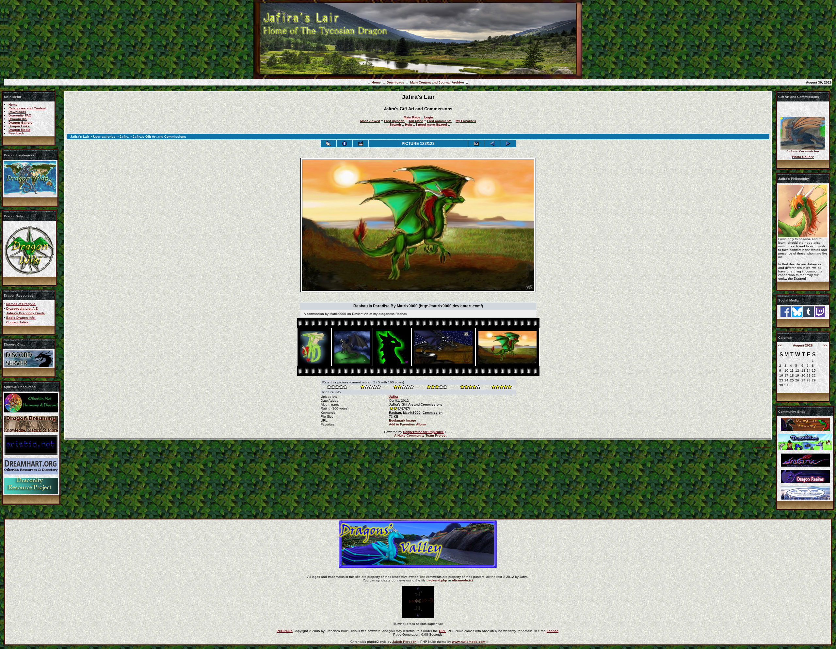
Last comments (439, 121)
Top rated (416, 121)
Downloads (395, 82)
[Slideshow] (360, 143)
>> (824, 345)
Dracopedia (17, 119)
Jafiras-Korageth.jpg (803, 144)
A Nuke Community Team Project (419, 435)
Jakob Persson (404, 641)
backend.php (436, 580)
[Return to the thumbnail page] (328, 143)
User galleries (104, 136)
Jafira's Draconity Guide (25, 313)
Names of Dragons (21, 304)
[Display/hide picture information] (344, 143)
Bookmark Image (402, 420)
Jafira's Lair (79, 136)
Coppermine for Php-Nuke (423, 432)
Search (395, 124)
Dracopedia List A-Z (22, 308)
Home (376, 82)
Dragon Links (19, 126)
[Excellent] (469, 388)
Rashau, (395, 412)
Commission (432, 412)
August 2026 (803, 345)
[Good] (436, 388)
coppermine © (763, 447)
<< (780, 345)
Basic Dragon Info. (21, 317)
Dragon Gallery (20, 122)
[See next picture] (508, 143)
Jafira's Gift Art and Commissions (415, 404)
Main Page (412, 117)
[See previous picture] (492, 143)
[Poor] (370, 388)
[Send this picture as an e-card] (476, 143)
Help (408, 124)
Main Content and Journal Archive (437, 82)
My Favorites (466, 121)
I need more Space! (431, 124)
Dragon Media (19, 129)
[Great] (501, 388)
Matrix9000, (412, 412)
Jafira (124, 136)
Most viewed (370, 121)
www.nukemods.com (468, 641)
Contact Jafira (17, 322)
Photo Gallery (803, 157)
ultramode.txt (462, 580)
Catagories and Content (27, 108)
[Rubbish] (337, 388)
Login (428, 117)
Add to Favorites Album (407, 424)
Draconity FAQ (19, 115)
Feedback (16, 133)
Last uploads (394, 121)
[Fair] (403, 388)
